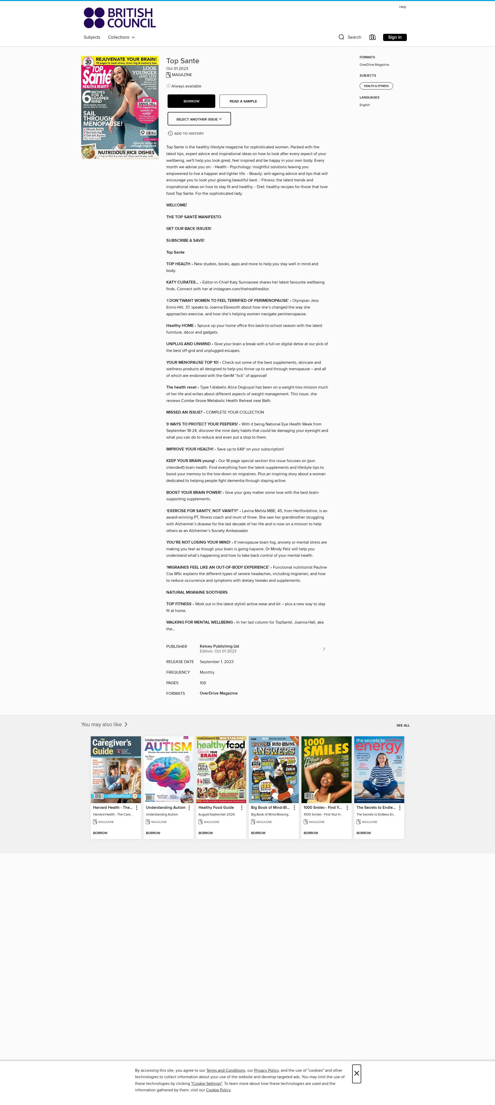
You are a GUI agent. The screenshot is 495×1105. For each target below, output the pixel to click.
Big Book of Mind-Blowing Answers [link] (271, 807)
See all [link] (403, 725)
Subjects (92, 37)
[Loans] (373, 38)
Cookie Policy (218, 1090)
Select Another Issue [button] (197, 119)
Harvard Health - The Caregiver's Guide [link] (113, 807)
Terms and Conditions (225, 1070)
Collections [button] (119, 37)
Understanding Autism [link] (165, 807)
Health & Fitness (376, 86)
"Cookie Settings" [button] (206, 1083)
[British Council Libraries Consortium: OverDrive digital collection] (120, 18)
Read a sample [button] (243, 101)
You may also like (102, 724)
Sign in (395, 37)
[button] (349, 38)
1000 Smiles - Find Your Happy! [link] (324, 807)
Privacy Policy (266, 1070)
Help (402, 7)
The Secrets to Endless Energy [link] (377, 807)
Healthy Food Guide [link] (216, 807)
